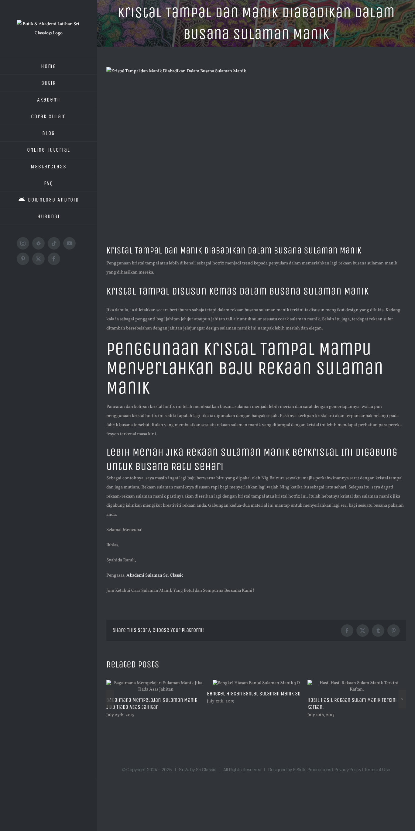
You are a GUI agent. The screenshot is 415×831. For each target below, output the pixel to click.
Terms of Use (377, 769)
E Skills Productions (312, 769)
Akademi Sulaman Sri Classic (154, 575)
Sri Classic (206, 769)
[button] (110, 699)
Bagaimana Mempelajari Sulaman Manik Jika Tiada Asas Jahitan (129, 704)
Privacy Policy (347, 769)
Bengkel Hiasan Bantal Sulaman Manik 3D (231, 693)
